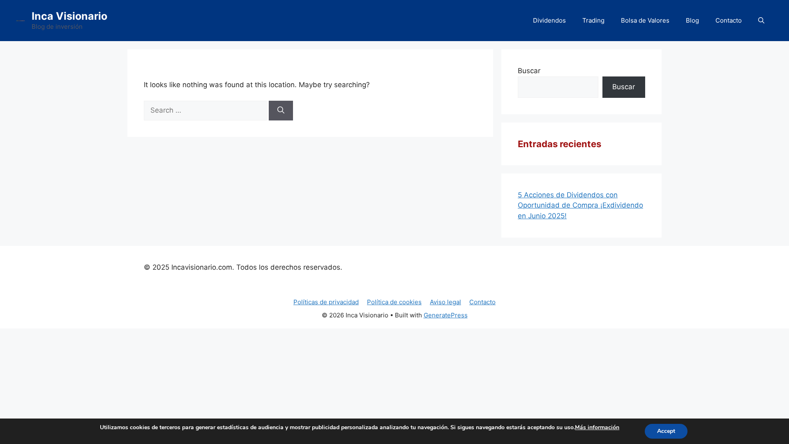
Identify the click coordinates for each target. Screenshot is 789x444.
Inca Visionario (69, 16)
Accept (666, 431)
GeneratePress (446, 315)
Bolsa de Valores (645, 20)
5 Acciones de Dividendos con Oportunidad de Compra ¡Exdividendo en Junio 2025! (580, 205)
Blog (692, 20)
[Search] (281, 110)
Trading (593, 20)
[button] (761, 20)
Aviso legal (445, 302)
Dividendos (549, 20)
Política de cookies (394, 302)
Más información (597, 427)
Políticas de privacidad (326, 302)
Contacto (728, 20)
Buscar (529, 71)
